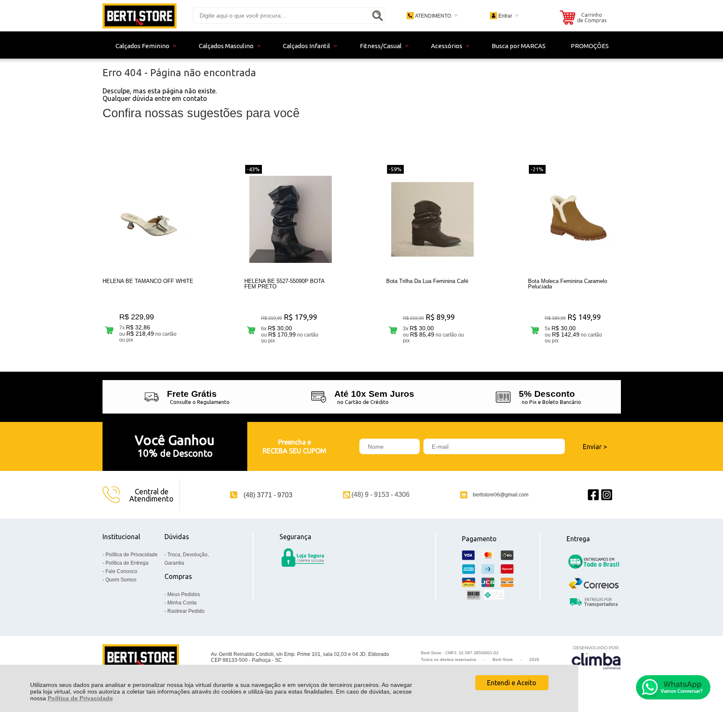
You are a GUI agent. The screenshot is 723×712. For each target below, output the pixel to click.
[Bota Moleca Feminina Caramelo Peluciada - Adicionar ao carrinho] (535, 330)
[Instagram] (607, 494)
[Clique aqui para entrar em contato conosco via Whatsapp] (673, 687)
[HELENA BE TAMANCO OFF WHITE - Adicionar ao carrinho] (109, 330)
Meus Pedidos (183, 594)
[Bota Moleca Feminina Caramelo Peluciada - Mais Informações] (574, 219)
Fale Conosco (121, 571)
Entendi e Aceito (511, 682)
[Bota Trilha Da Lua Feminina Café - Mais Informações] (432, 219)
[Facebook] (593, 494)
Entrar (505, 16)
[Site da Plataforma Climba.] (596, 657)
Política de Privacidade (80, 698)
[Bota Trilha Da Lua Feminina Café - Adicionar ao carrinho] (393, 330)
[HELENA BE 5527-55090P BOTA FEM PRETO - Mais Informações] (290, 219)
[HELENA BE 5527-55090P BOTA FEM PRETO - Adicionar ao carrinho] (251, 330)
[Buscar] (377, 15)
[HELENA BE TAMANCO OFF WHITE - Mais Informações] (149, 219)
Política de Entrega (127, 563)
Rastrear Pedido (186, 611)
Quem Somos (120, 580)
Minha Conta (182, 603)
